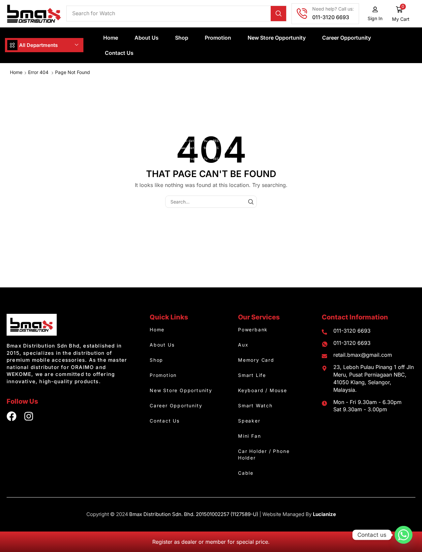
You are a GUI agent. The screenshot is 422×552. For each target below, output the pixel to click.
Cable (246, 473)
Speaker (249, 420)
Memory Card (256, 360)
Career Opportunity (346, 37)
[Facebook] (11, 416)
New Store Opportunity (277, 37)
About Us (147, 37)
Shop (181, 37)
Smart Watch (255, 405)
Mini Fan (249, 436)
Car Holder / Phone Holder (263, 454)
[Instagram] (29, 416)
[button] (400, 13)
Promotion (218, 37)
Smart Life (252, 375)
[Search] (278, 13)
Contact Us (119, 53)
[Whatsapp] (403, 535)
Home (110, 37)
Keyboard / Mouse (262, 390)
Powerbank (253, 329)
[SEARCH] (251, 202)
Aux (243, 345)
